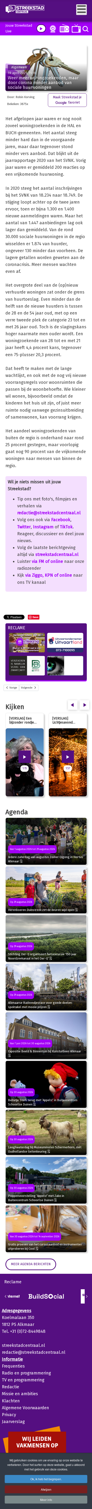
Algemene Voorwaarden (25, 1407)
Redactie (10, 1386)
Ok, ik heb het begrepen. (46, 1479)
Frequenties (13, 1366)
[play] (41, 28)
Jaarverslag (13, 1421)
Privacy (9, 1414)
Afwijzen (46, 1489)
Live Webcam (52, 28)
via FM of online (47, 561)
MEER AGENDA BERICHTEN (31, 1264)
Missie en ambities (20, 1393)
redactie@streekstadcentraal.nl (49, 512)
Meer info (46, 1500)
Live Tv (75, 28)
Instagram (43, 527)
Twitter (24, 527)
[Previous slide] (6, 1296)
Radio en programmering (26, 1373)
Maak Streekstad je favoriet (67, 100)
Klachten (11, 1401)
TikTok (66, 527)
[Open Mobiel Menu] (81, 9)
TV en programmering (23, 1380)
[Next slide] (86, 1296)
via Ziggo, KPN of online (48, 575)
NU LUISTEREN (63, 28)
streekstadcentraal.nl (57, 554)
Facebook (60, 519)
